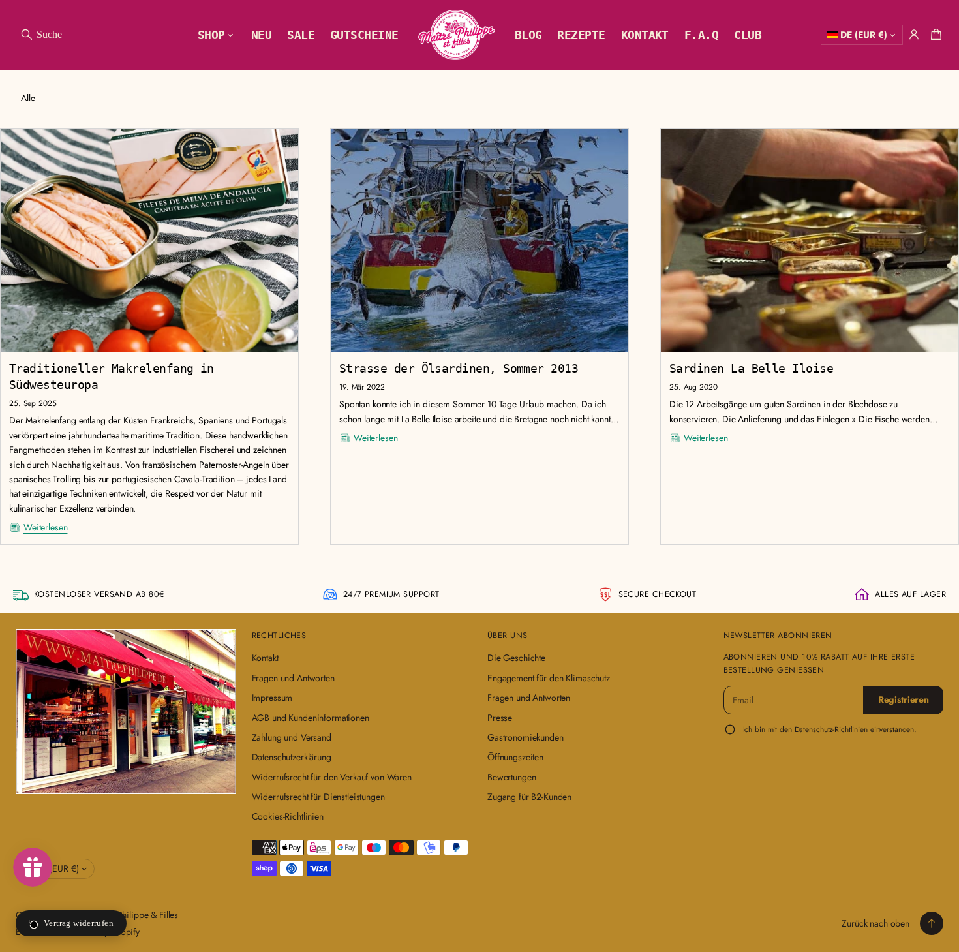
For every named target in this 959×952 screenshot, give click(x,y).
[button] (41, 34)
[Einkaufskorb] (934, 34)
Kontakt (265, 657)
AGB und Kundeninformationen (310, 717)
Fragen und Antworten (293, 677)
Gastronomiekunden (525, 737)
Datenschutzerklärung (291, 756)
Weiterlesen (45, 527)
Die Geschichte (516, 657)
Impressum (272, 697)
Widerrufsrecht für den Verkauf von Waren (332, 777)
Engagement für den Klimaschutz (548, 677)
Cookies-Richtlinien (288, 816)
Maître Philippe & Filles (134, 914)
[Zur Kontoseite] (914, 34)
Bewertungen (511, 777)
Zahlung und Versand (291, 737)
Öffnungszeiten (515, 756)
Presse (499, 717)
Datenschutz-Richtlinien (831, 729)
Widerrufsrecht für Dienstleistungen (318, 796)
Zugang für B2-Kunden (529, 796)
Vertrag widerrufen (79, 923)
